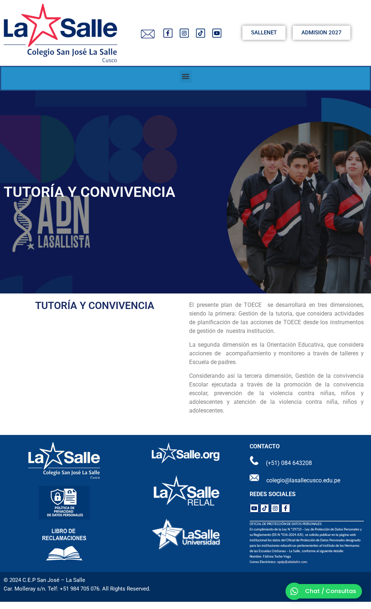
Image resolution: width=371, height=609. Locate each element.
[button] (186, 77)
